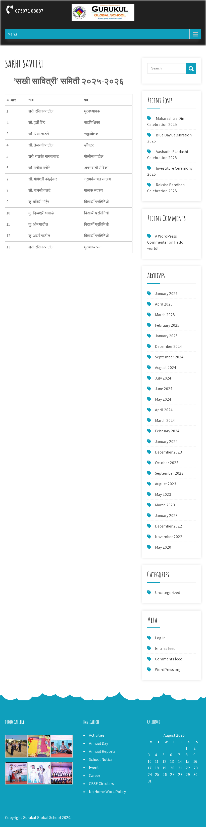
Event (94, 767)
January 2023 (166, 515)
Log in (160, 638)
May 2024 (163, 399)
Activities (97, 735)
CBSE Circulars (101, 783)
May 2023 (163, 494)
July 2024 (163, 378)
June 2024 (163, 388)
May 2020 (163, 547)
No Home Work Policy (107, 791)
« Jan (151, 787)
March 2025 (165, 314)
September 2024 (169, 357)
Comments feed (168, 659)
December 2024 (168, 346)
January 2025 (166, 336)
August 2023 (165, 483)
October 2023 (166, 462)
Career (94, 775)
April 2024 (164, 409)
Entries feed (165, 648)
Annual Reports (102, 751)
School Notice (101, 759)
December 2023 (168, 452)
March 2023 (165, 505)
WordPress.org (168, 669)
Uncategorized (167, 592)
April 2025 (164, 304)
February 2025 (167, 325)
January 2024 (166, 441)
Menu (12, 34)
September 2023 (169, 473)
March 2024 (165, 420)
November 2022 (168, 536)
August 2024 (165, 367)
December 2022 (168, 526)
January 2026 (166, 293)
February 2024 (167, 431)
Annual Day (98, 743)
